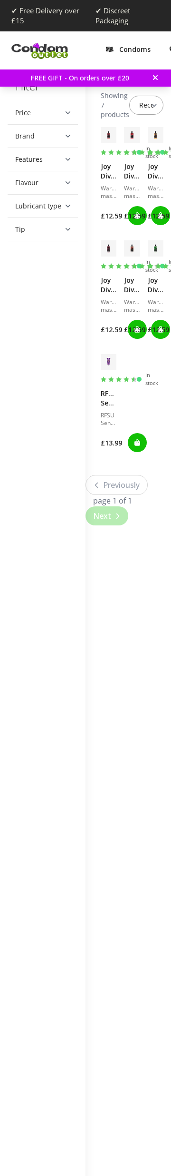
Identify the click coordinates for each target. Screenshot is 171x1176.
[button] (39, 112)
